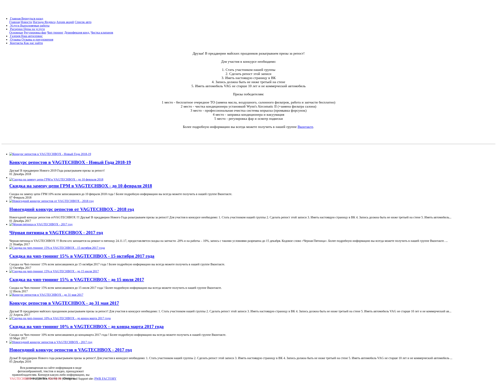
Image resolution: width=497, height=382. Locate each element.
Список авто (83, 22)
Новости (26, 22)
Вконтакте (305, 127)
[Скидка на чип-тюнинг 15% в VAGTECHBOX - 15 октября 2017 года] (57, 247)
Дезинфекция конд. (77, 32)
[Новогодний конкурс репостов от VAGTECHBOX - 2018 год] (51, 201)
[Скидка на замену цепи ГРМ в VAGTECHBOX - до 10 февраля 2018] (56, 177)
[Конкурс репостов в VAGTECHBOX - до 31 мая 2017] (46, 294)
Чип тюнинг (55, 32)
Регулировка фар (35, 32)
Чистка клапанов (102, 32)
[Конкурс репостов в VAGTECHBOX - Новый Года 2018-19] (50, 154)
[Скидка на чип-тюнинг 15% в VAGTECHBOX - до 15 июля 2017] (54, 271)
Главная (14, 22)
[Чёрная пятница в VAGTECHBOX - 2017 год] (40, 224)
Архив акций (65, 22)
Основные (16, 32)
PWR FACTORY (105, 378)
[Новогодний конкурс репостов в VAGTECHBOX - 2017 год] (50, 341)
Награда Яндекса (44, 22)
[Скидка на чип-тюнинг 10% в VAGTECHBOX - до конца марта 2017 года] (60, 318)
